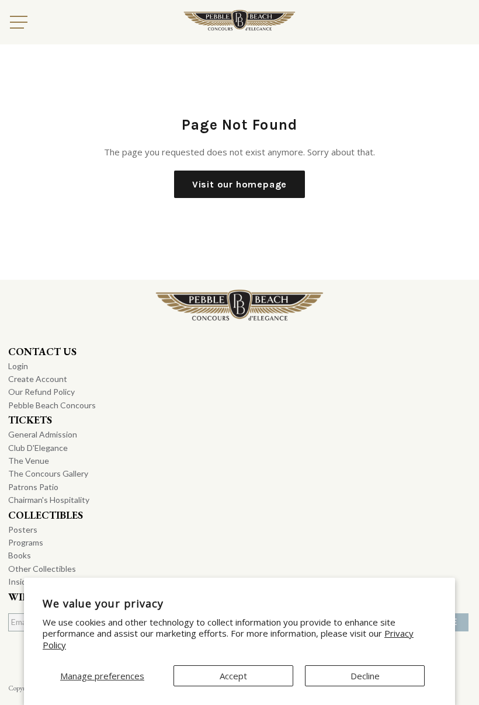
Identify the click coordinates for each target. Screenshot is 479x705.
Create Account (37, 379)
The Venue (28, 461)
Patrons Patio (33, 487)
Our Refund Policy (41, 392)
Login (18, 366)
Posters (22, 529)
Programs (25, 542)
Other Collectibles (42, 569)
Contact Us (42, 351)
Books (19, 555)
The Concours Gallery (48, 473)
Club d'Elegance (38, 448)
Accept (233, 676)
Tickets (30, 419)
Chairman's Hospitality (48, 500)
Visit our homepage (239, 184)
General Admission (42, 434)
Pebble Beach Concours (52, 405)
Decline (365, 676)
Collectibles (45, 515)
